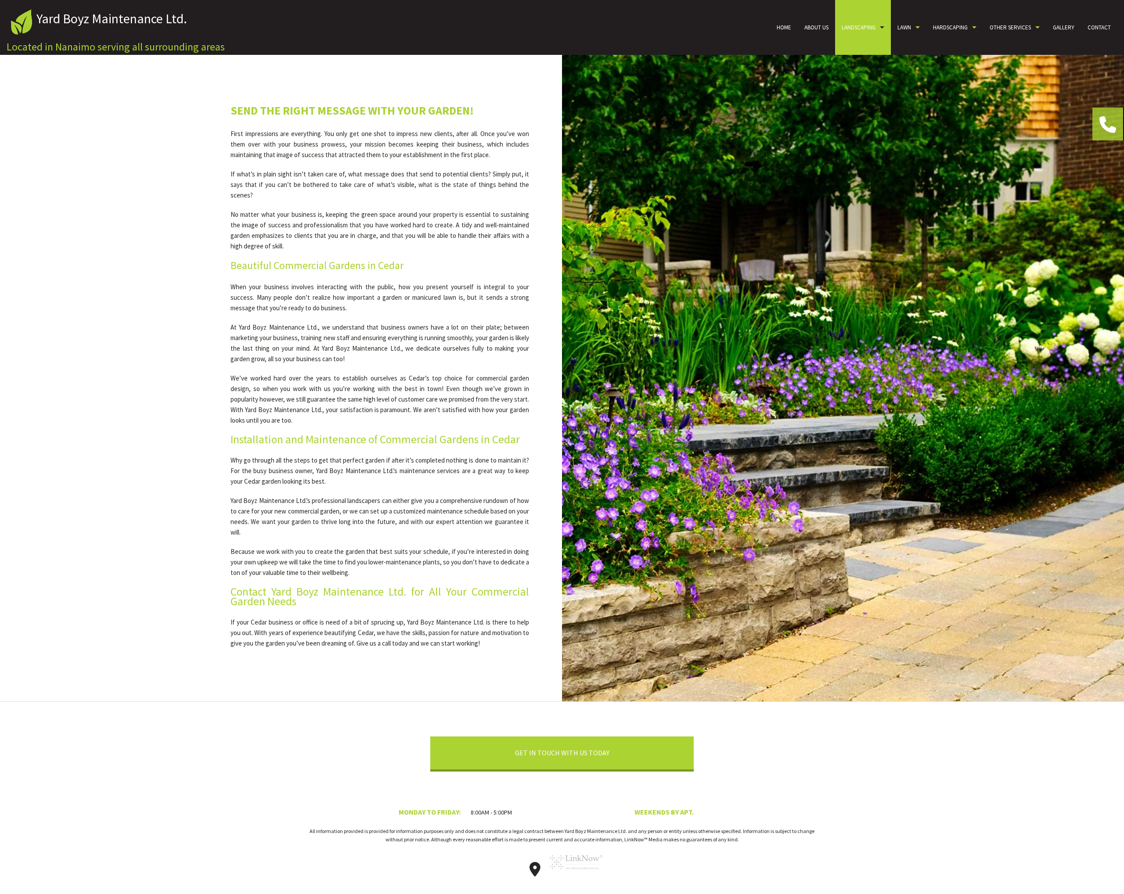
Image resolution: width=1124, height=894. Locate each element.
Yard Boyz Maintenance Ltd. (111, 18)
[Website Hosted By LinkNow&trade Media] (576, 872)
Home (784, 27)
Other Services (1010, 27)
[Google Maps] (535, 872)
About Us (816, 27)
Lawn (904, 27)
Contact (1099, 27)
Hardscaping (950, 27)
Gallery (1063, 27)
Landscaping (858, 27)
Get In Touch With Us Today (562, 752)
